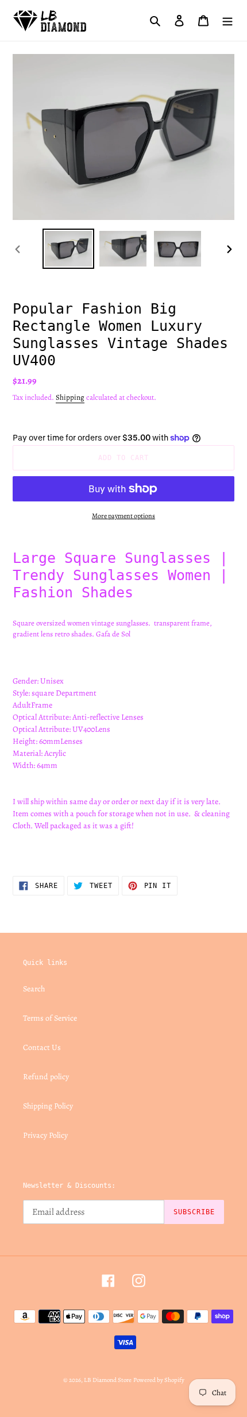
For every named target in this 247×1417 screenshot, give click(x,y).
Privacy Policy (45, 1135)
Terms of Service (50, 1018)
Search (34, 988)
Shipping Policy (48, 1106)
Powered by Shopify (158, 1380)
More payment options (123, 515)
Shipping (70, 397)
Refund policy (46, 1076)
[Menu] (227, 20)
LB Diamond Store (108, 1380)
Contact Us (42, 1047)
